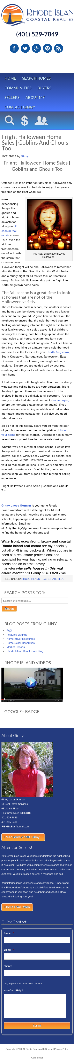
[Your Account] (41, 121)
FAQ (9, 630)
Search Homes (36, 78)
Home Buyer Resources (21, 638)
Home (10, 78)
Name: (9, 933)
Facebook (14, 48)
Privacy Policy (61, 1049)
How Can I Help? (14, 990)
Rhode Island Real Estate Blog (42, 579)
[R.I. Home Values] (24, 121)
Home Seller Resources (21, 642)
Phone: (8, 966)
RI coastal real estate (9, 231)
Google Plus (36, 48)
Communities (18, 88)
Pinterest (47, 48)
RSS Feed (58, 48)
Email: (9, 949)
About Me (35, 97)
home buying (60, 400)
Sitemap (48, 1049)
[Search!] (9, 121)
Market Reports (16, 647)
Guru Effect (37, 1057)
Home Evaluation (17, 907)
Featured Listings (17, 634)
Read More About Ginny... (23, 837)
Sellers (12, 97)
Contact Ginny (20, 107)
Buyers (44, 88)
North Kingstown (58, 352)
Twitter (25, 48)
